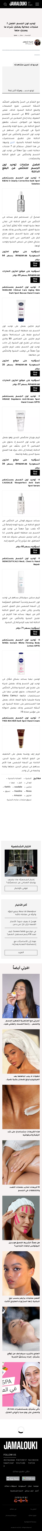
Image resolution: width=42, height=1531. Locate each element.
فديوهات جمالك (10, 1486)
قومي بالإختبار (21, 888)
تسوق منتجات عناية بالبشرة (19, 799)
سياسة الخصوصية (30, 1522)
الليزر (12, 142)
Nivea (29, 791)
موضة (35, 1486)
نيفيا (12, 782)
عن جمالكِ (13, 1509)
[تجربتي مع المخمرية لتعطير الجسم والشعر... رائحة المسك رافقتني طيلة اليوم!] (21, 996)
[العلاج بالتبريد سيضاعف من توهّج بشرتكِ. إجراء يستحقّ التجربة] (21, 1329)
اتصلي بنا (33, 1509)
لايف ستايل (29, 1491)
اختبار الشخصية (16, 1491)
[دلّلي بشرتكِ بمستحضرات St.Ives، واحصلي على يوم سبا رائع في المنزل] (21, 1384)
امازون (28, 795)
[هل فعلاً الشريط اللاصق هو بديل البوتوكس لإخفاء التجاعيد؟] (21, 1218)
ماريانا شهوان (28, 42)
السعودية (22, 1486)
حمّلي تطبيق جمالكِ (21, 1472)
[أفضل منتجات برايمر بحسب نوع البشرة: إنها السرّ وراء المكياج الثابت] (21, 1273)
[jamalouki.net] (21, 3)
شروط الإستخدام (11, 1515)
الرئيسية (28, 35)
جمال (21, 35)
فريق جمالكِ (32, 1515)
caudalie (18, 787)
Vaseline (18, 791)
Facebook (33, 1460)
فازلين (29, 787)
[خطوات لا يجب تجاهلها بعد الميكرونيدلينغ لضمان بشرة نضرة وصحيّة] (21, 1051)
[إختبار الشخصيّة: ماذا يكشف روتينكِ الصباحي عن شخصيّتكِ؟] (21, 863)
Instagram (9, 1460)
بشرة (15, 35)
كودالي (28, 782)
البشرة (28, 778)
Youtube (20, 1463)
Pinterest (21, 1460)
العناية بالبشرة (14, 778)
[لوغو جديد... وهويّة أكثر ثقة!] (21, 77)
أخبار (36, 1491)
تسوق (7, 791)
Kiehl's (7, 787)
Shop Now (35, 264)
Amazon (18, 795)
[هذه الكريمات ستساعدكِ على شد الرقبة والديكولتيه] (21, 1107)
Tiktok (31, 1463)
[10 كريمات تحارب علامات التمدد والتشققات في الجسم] (21, 1162)
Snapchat (9, 1463)
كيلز (20, 782)
